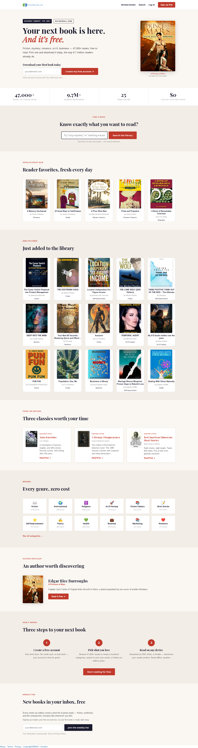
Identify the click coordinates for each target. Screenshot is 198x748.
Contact (44, 746)
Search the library (123, 135)
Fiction (68, 296)
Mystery (37, 342)
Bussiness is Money (99, 381)
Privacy (18, 746)
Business (68, 344)
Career (36, 298)
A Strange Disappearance (106, 437)
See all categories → (33, 536)
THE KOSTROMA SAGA (67, 290)
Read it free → (58, 596)
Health (68, 217)
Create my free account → (80, 71)
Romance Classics (130, 217)
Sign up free (167, 4)
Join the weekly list (78, 727)
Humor (36, 388)
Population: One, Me (68, 381)
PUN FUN (36, 381)
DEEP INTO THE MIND (37, 335)
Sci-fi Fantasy (130, 342)
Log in (152, 4)
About (2, 746)
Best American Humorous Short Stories (158, 439)
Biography (161, 220)
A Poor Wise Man (99, 211)
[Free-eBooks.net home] (35, 4)
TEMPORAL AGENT (130, 335)
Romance (36, 217)
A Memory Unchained (36, 211)
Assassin (99, 335)
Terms (10, 746)
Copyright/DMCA (31, 746)
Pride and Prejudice (130, 211)
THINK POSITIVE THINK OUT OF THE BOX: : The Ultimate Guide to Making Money (161, 292)
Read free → (45, 458)
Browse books (128, 4)
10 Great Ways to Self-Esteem (68, 211)
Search (142, 4)
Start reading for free (99, 671)
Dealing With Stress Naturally (161, 381)
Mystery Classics (99, 217)
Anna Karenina (48, 437)
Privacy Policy (60, 734)
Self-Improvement (99, 298)
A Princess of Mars (158, 74)
